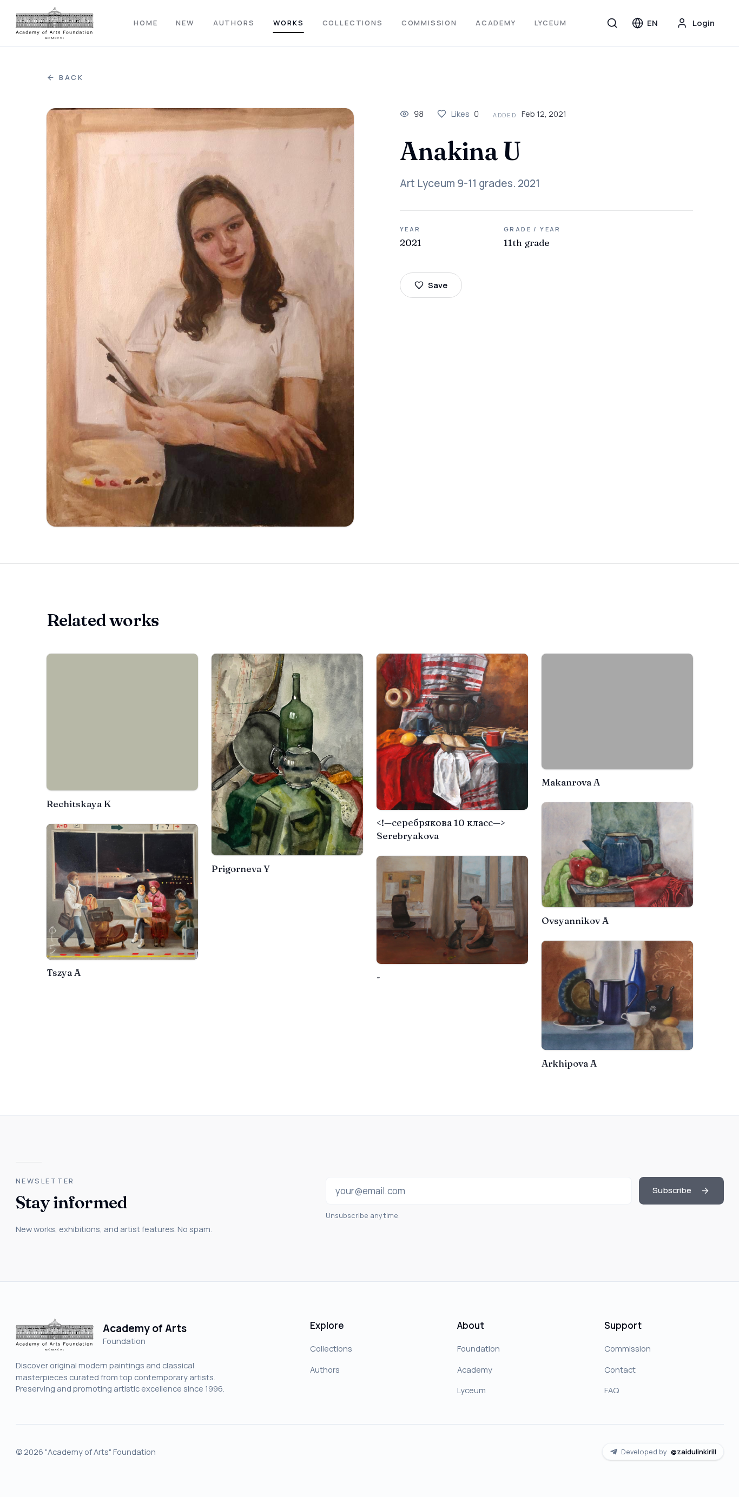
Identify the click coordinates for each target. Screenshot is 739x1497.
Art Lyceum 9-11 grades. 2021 (470, 183)
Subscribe (671, 1190)
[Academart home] (55, 23)
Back (71, 77)
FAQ (611, 1390)
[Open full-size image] (200, 317)
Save (437, 285)
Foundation (478, 1348)
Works (288, 23)
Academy (496, 23)
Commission (429, 23)
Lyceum (551, 23)
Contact (620, 1369)
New (185, 23)
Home (145, 23)
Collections (352, 23)
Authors (234, 23)
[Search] (612, 22)
